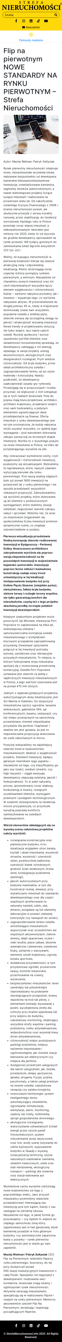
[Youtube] (46, 21)
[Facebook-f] (16, 21)
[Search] (55, 15)
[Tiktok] (38, 21)
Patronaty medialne (31, 40)
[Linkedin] (31, 21)
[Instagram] (23, 21)
